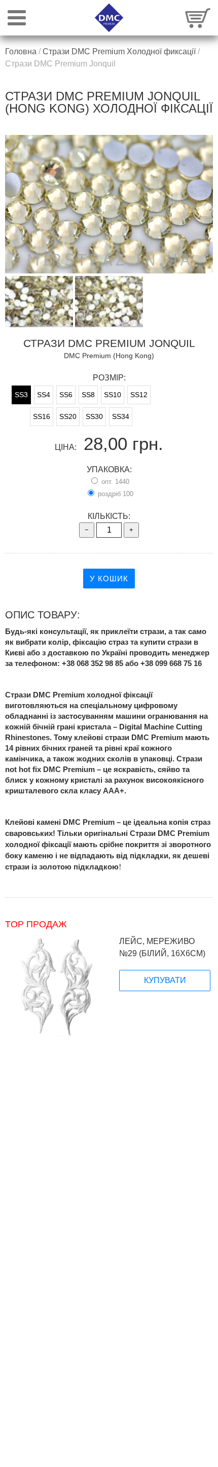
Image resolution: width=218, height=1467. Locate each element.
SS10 (112, 395)
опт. (114, 481)
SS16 (41, 416)
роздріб (114, 494)
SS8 (88, 395)
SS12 (139, 395)
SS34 (120, 416)
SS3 (21, 395)
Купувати (165, 980)
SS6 (65, 395)
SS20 (68, 416)
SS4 (43, 395)
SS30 (94, 416)
